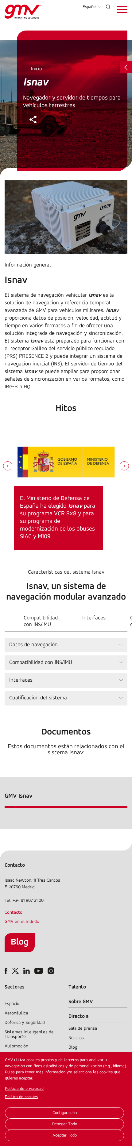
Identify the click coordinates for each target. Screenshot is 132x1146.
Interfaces (94, 618)
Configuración (64, 1113)
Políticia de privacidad (24, 1089)
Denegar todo (64, 1124)
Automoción (16, 1046)
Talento (77, 987)
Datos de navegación (33, 645)
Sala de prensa (82, 1028)
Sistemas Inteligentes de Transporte (29, 1034)
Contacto (13, 912)
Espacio (12, 1004)
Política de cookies (21, 1097)
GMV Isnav (19, 796)
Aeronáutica (16, 1013)
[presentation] (7, 466)
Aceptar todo (64, 1135)
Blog (20, 942)
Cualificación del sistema (38, 698)
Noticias (76, 1038)
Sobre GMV (80, 1001)
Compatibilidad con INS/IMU (41, 621)
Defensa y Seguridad (25, 1023)
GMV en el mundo (22, 921)
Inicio (36, 69)
